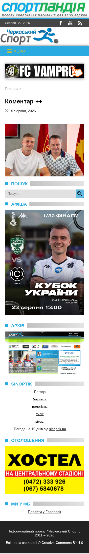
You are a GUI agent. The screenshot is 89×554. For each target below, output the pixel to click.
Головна (11, 89)
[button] (19, 51)
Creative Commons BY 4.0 (62, 543)
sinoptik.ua (57, 429)
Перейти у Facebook (44, 512)
